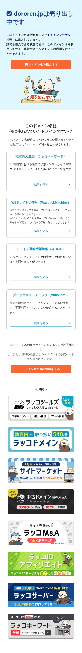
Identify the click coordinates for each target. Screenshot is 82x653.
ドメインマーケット (60, 34)
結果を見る (41, 184)
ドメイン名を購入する (43, 64)
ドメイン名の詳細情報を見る (41, 369)
